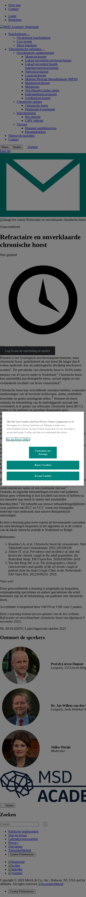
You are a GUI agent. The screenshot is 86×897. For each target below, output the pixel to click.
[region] (43, 448)
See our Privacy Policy (18, 439)
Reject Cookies (43, 465)
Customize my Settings (43, 452)
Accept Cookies (43, 476)
